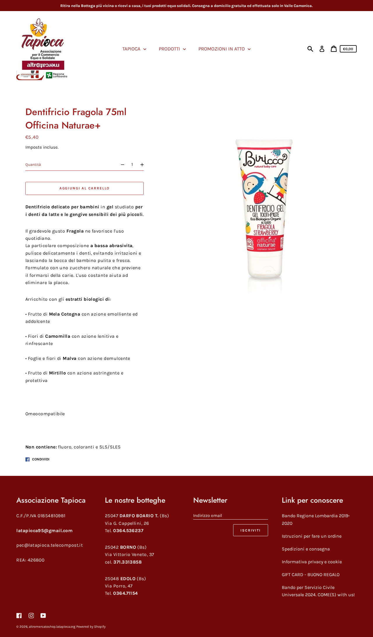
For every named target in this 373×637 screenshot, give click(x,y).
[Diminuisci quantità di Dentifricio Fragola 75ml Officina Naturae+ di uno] (120, 165)
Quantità (33, 165)
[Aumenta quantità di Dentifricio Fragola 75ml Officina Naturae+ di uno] (144, 165)
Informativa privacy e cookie (312, 561)
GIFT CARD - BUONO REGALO (310, 574)
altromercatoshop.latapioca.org (52, 627)
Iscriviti (250, 530)
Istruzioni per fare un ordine (312, 536)
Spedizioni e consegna (306, 549)
